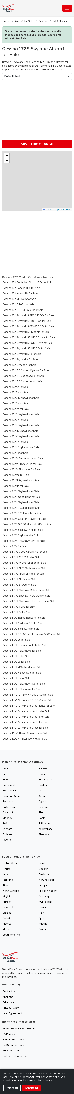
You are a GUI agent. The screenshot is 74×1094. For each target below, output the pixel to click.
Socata (7, 839)
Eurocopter (45, 779)
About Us (8, 996)
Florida (6, 868)
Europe (43, 885)
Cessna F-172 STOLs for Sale (19, 584)
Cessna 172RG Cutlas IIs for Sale (21, 507)
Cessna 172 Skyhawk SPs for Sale (22, 353)
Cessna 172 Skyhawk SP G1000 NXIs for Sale (29, 337)
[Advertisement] (37, 108)
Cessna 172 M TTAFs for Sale (19, 298)
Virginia (7, 896)
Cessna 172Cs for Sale (16, 403)
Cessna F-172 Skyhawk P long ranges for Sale (29, 601)
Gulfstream (9, 806)
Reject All (12, 1088)
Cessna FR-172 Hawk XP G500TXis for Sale (28, 694)
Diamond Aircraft (12, 795)
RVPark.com (10, 1034)
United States (11, 863)
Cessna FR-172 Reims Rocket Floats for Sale (29, 705)
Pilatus (43, 784)
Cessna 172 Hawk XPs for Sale (20, 293)
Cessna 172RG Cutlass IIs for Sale (22, 513)
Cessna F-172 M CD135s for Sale (21, 557)
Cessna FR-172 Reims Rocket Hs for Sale (26, 711)
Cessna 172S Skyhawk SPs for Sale (23, 529)
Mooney (7, 817)
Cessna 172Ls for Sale (15, 452)
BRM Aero (45, 823)
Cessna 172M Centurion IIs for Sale (23, 458)
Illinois (6, 885)
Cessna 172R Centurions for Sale (22, 496)
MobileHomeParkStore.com (19, 1028)
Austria (43, 923)
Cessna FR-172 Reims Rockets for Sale (25, 722)
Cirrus (6, 773)
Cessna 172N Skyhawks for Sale (21, 480)
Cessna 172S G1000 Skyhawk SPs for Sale (27, 524)
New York (8, 907)
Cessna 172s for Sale (15, 546)
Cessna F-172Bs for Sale (17, 612)
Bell (5, 823)
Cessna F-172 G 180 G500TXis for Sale (25, 551)
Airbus (42, 795)
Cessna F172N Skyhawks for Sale (22, 672)
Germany (44, 896)
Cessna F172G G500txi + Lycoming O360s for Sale (32, 634)
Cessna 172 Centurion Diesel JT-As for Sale (27, 282)
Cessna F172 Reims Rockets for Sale (24, 617)
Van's (42, 790)
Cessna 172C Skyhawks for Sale (21, 397)
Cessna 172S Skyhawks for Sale (21, 535)
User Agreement (12, 1013)
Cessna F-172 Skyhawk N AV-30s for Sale (26, 595)
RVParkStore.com (13, 1039)
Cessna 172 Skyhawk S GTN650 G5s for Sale (28, 326)
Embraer (8, 834)
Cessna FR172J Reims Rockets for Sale (25, 727)
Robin (42, 817)
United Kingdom (48, 890)
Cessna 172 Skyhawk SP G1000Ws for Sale (28, 342)
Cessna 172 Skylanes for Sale (19, 364)
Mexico (7, 929)
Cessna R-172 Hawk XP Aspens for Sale (26, 733)
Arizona (7, 901)
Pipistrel (43, 806)
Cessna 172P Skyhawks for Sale (21, 491)
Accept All (31, 1088)
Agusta (43, 801)
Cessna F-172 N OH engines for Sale (24, 573)
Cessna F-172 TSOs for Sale (19, 606)
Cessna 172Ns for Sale (16, 485)
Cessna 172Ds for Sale (16, 408)
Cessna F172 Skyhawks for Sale (21, 628)
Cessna (7, 768)
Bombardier (9, 790)
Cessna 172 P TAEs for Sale (18, 304)
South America (11, 934)
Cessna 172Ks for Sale (16, 441)
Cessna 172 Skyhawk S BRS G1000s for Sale (28, 315)
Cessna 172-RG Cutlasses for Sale (22, 381)
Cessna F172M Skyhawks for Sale (22, 667)
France (43, 907)
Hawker (43, 768)
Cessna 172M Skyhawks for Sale (21, 469)
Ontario (7, 918)
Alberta (7, 923)
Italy (41, 912)
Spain (42, 918)
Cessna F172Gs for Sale (16, 639)
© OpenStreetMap (62, 209)
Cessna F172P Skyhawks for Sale (22, 689)
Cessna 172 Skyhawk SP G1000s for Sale (26, 348)
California (8, 879)
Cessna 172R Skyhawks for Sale (21, 502)
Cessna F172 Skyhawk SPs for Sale (23, 623)
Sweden (43, 929)
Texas (6, 874)
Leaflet (48, 209)
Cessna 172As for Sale (16, 386)
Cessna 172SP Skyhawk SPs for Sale (24, 540)
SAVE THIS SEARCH (36, 144)
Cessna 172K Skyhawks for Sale (21, 436)
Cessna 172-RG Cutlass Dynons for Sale (26, 370)
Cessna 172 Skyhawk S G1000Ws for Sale (27, 320)
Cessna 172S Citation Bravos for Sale (24, 518)
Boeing (43, 773)
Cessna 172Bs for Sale (16, 392)
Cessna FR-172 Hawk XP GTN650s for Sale (27, 700)
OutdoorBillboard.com (15, 1055)
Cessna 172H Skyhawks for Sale (21, 425)
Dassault (8, 812)
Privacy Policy (11, 1007)
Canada (7, 912)
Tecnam (7, 828)
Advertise (8, 1002)
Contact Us (9, 991)
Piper (6, 779)
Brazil (42, 863)
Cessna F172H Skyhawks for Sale (22, 650)
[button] (6, 155)
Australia (44, 874)
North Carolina (11, 890)
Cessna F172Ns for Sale (16, 678)
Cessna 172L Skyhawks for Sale (21, 447)
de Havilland (46, 828)
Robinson (8, 801)
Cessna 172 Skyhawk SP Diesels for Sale (26, 331)
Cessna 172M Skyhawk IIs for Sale (22, 463)
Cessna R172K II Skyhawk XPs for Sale (25, 738)
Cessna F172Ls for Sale (16, 661)
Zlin (41, 812)
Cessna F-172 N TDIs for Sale (19, 579)
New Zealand (46, 879)
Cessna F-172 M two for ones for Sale (24, 562)
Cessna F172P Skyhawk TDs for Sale (24, 683)
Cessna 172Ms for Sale (16, 474)
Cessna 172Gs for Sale (16, 419)
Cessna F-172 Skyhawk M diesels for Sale (26, 590)
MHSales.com (11, 1050)
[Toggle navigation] (67, 8)
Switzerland (45, 901)
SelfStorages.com (13, 1045)
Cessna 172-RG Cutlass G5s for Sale (24, 375)
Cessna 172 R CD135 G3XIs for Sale (23, 309)
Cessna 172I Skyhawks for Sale (20, 430)
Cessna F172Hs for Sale (16, 656)
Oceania (43, 868)
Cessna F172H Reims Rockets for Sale (25, 645)
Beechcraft (9, 784)
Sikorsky (44, 834)
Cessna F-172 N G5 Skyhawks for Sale (24, 568)
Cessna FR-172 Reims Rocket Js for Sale (26, 716)
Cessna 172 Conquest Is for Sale (21, 287)
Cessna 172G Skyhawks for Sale (21, 414)
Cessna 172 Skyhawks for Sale (20, 359)
